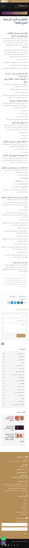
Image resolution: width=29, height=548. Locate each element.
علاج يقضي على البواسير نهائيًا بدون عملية (9, 428)
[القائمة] (2, 6)
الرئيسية (25, 499)
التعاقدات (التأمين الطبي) (22, 512)
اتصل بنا (25, 510)
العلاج (21, 383)
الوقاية (22, 398)
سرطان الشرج (19, 380)
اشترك (25, 533)
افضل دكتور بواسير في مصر (17, 404)
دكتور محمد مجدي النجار (17, 374)
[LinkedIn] (8, 545)
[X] (14, 545)
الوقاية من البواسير (18, 392)
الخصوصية (24, 505)
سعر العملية (21, 368)
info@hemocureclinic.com (18, 477)
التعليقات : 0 (21, 299)
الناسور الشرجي (21, 359)
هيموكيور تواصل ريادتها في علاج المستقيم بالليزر (17, 488)
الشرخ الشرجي (21, 377)
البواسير (22, 362)
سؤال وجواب (20, 353)
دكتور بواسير (20, 386)
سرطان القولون (21, 401)
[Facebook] (17, 545)
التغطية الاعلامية (23, 514)
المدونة (22, 13)
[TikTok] (11, 545)
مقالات (20, 356)
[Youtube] (5, 545)
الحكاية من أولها (19, 371)
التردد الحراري (21, 395)
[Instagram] (2, 545)
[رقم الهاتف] (3, 543)
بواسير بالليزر (20, 389)
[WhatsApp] (3, 538)
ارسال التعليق (21, 335)
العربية (4, 1)
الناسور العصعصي (20, 365)
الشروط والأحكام (23, 507)
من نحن (25, 501)
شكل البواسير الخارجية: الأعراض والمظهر (9, 418)
